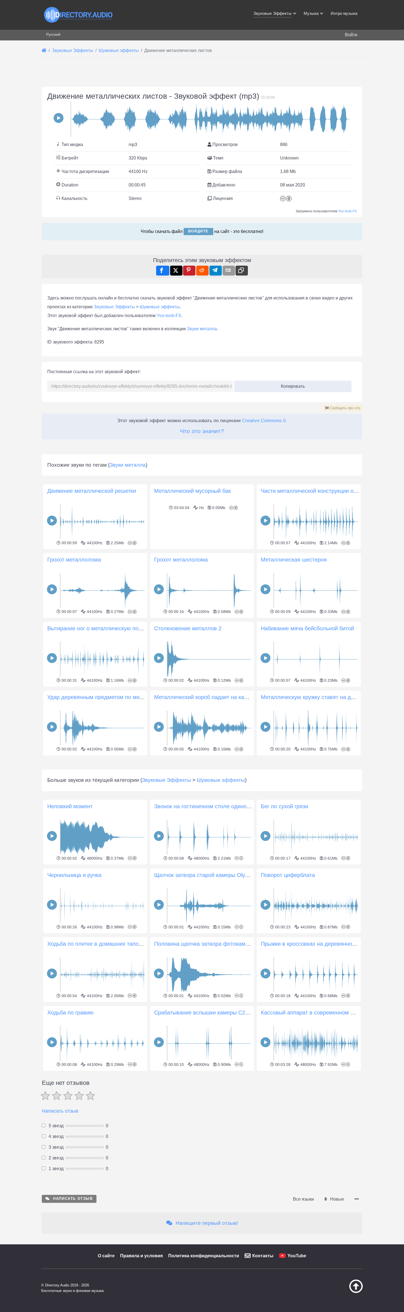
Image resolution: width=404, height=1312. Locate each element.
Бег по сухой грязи (284, 806)
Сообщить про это (344, 408)
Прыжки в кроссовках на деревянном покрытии (321, 944)
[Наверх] (342, 1292)
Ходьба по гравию (70, 1013)
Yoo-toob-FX (347, 211)
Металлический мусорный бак (192, 491)
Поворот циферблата (288, 875)
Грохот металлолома (74, 560)
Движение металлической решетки (91, 491)
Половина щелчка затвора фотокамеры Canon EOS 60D (226, 944)
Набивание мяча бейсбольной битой (307, 628)
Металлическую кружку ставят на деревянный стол (326, 697)
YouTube (296, 1255)
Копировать (291, 385)
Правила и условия (141, 1255)
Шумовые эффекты (160, 306)
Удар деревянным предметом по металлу (100, 697)
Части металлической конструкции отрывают (318, 491)
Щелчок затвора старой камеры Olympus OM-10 (215, 875)
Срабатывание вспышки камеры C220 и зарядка (216, 1013)
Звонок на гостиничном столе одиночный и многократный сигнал (237, 806)
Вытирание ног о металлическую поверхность (105, 628)
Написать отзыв (60, 1111)
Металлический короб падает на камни (204, 697)
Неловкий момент (70, 806)
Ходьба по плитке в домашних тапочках (98, 944)
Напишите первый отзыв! (206, 1223)
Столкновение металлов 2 (188, 628)
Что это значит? (202, 431)
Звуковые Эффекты (114, 306)
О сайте (106, 1255)
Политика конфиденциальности (203, 1255)
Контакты (262, 1255)
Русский (53, 34)
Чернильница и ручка (74, 875)
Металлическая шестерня (294, 560)
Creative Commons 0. (264, 420)
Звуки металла (202, 328)
